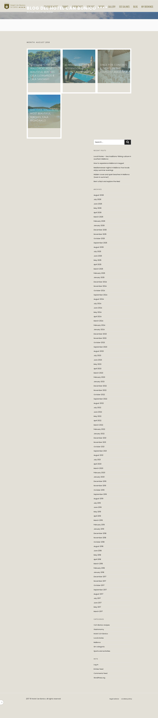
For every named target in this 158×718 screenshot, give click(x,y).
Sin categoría (99, 647)
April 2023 (97, 368)
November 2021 (100, 442)
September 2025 (100, 243)
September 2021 (100, 451)
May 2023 (97, 364)
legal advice (114, 699)
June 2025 (98, 256)
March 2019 (98, 520)
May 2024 (98, 312)
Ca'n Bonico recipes (102, 625)
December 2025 (100, 230)
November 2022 (100, 390)
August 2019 (98, 498)
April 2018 (97, 559)
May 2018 (97, 555)
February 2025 (99, 273)
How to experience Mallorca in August (109, 163)
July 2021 (97, 459)
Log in (96, 665)
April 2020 (97, 464)
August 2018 (98, 546)
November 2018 (100, 538)
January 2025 (99, 277)
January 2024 (99, 329)
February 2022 (99, 429)
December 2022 (100, 386)
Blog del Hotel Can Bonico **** (67, 8)
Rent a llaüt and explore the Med (107, 181)
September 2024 (100, 295)
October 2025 (99, 238)
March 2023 (98, 373)
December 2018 (100, 533)
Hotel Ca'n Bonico (101, 634)
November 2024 (100, 286)
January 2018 (99, 572)
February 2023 (99, 377)
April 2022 (97, 420)
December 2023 (100, 334)
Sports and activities (102, 651)
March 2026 (98, 217)
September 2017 (100, 590)
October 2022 (99, 394)
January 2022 (99, 434)
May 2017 (97, 607)
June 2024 (98, 308)
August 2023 (99, 351)
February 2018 (99, 568)
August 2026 (99, 195)
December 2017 (100, 576)
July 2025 (97, 251)
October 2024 (99, 290)
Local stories (99, 638)
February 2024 (99, 325)
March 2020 (98, 468)
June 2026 (98, 204)
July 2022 (97, 407)
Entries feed (98, 669)
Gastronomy (99, 629)
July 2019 (97, 503)
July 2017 (97, 598)
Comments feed (100, 673)
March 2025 (98, 269)
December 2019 (100, 481)
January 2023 (99, 381)
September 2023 (100, 347)
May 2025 (97, 260)
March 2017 (98, 611)
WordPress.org (99, 678)
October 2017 (99, 585)
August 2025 (99, 247)
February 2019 (99, 525)
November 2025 (100, 234)
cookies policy (126, 699)
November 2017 (100, 581)
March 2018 (98, 564)
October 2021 (99, 447)
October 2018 (99, 542)
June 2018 (98, 551)
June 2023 (98, 360)
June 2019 (98, 507)
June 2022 (98, 412)
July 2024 (97, 303)
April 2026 (97, 212)
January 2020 (99, 477)
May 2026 (97, 208)
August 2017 (98, 594)
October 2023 (99, 342)
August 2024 (99, 299)
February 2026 (99, 221)
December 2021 (100, 438)
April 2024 (98, 316)
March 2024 (98, 321)
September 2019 (100, 494)
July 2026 (97, 199)
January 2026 (99, 225)
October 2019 (99, 490)
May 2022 (97, 416)
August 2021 (98, 455)
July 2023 (97, 355)
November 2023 (100, 338)
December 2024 (100, 282)
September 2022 (100, 399)
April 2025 (97, 264)
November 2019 (100, 485)
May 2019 (97, 512)
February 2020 (99, 472)
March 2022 (98, 425)
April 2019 (97, 516)
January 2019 (99, 529)
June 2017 (98, 603)
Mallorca (97, 642)
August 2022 (99, 403)
